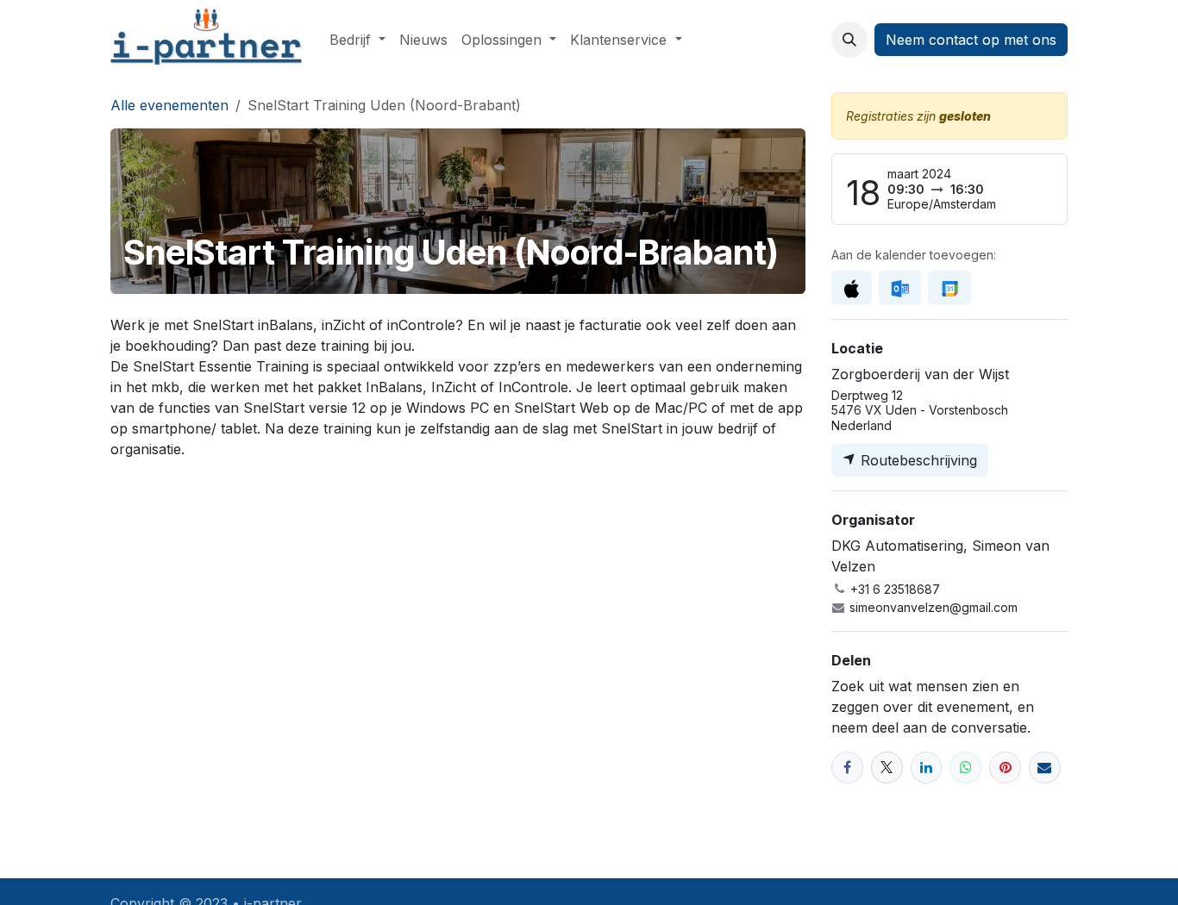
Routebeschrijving (916, 460)
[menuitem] (357, 39)
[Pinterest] (1005, 767)
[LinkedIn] (927, 767)
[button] (849, 40)
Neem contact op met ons (971, 39)
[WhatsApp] (965, 767)
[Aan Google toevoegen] (949, 288)
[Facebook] (847, 767)
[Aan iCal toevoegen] (851, 288)
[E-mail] (1045, 767)
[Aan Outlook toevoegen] (900, 288)
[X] (887, 767)
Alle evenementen (169, 105)
